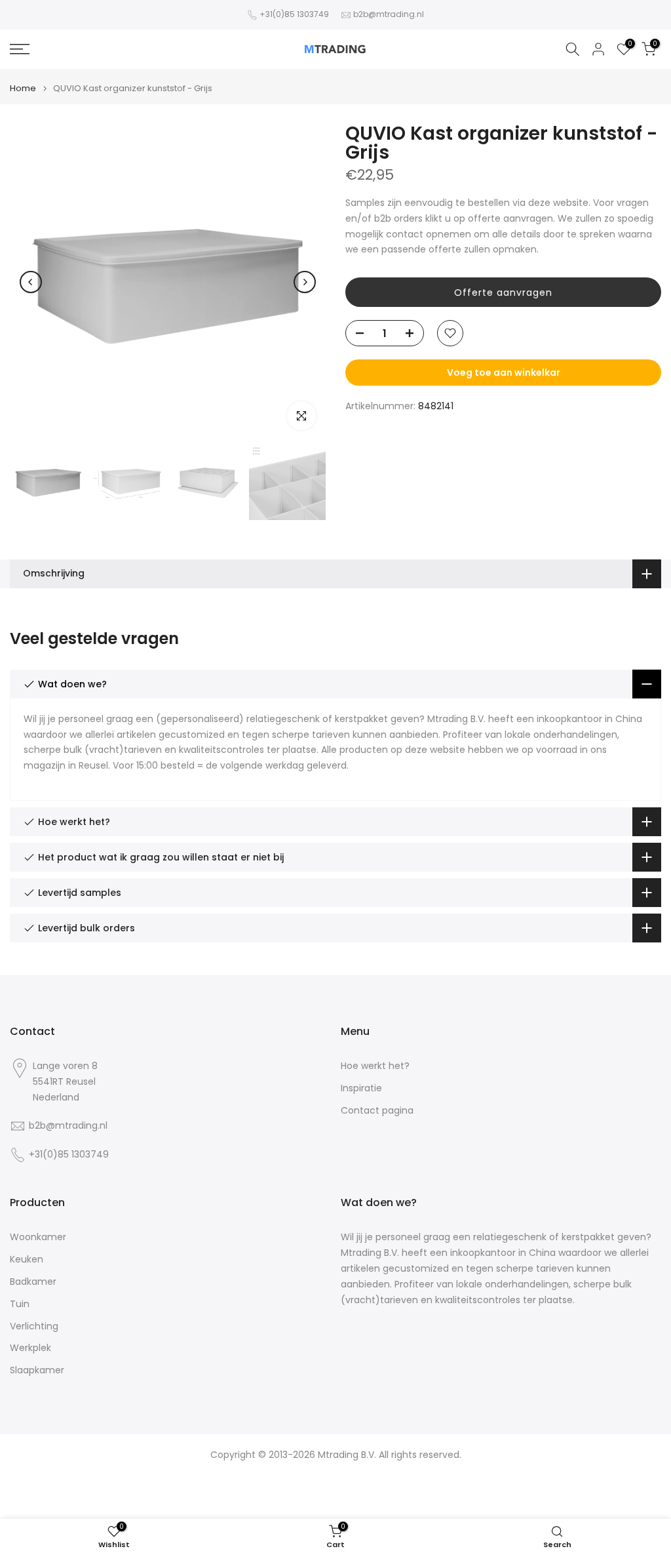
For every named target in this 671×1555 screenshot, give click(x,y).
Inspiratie (361, 1088)
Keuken (26, 1259)
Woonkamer (38, 1237)
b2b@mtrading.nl (388, 14)
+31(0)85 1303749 (294, 14)
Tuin (19, 1304)
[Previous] (31, 282)
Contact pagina (377, 1110)
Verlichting (34, 1326)
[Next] (305, 282)
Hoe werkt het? (375, 1066)
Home (23, 88)
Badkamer (33, 1282)
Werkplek (30, 1348)
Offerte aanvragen (503, 292)
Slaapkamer (37, 1370)
